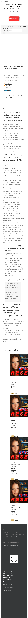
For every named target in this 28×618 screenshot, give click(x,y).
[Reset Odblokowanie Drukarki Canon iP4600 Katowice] (14, 365)
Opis (4, 105)
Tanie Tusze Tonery (7, 584)
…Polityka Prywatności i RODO (10, 545)
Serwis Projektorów (8, 587)
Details (16, 393)
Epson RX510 (9, 97)
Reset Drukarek (22, 96)
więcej (16, 536)
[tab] (14, 105)
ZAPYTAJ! (13, 393)
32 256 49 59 (11, 5)
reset (23, 97)
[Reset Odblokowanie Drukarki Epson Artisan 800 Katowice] (14, 448)
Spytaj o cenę (7, 90)
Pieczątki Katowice (7, 590)
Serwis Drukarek (13, 96)
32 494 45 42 (7, 581)
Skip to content (4, 1)
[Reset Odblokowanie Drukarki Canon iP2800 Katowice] (14, 491)
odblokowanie (17, 97)
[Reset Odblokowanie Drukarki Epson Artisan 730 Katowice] (14, 406)
